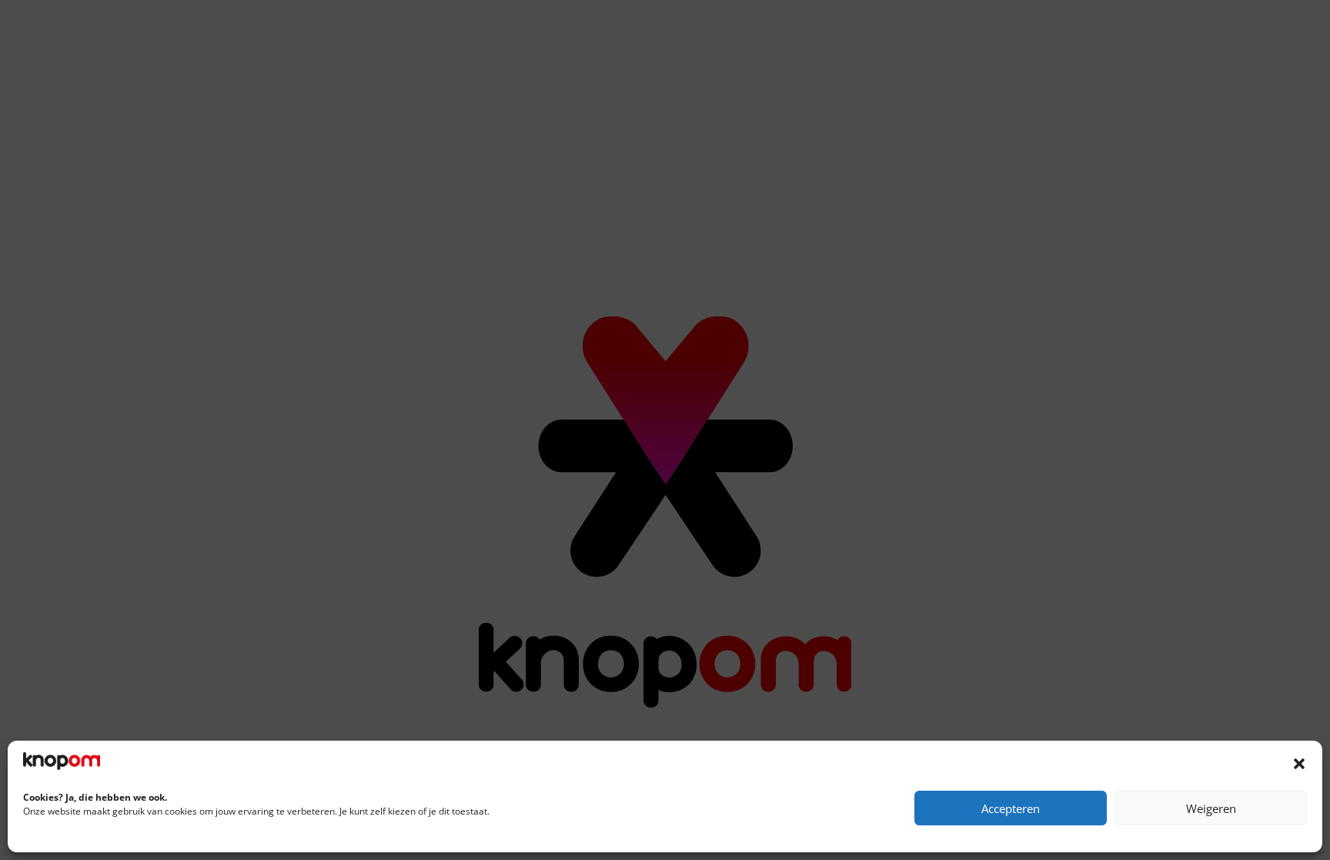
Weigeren (1211, 808)
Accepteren (1010, 808)
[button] (1299, 763)
